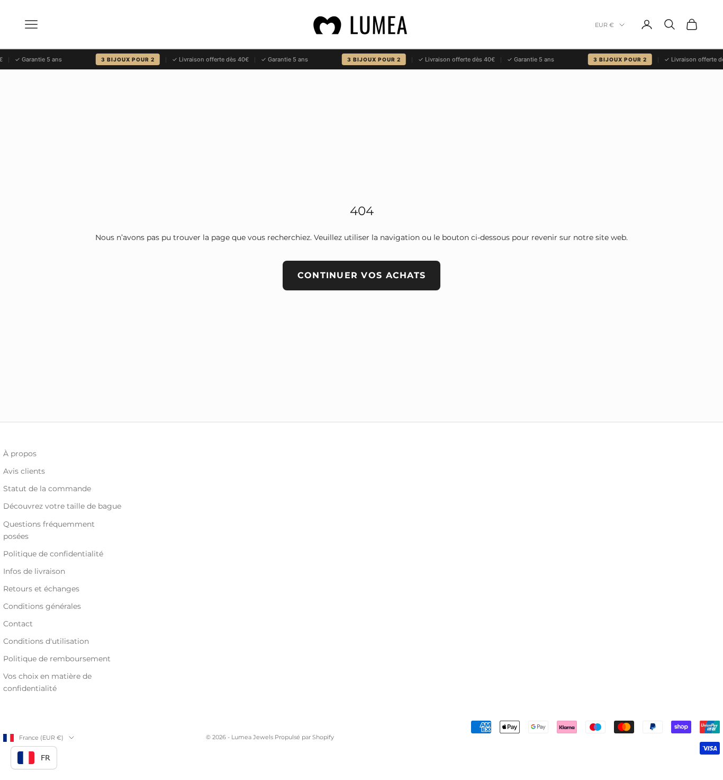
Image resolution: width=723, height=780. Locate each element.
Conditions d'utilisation (46, 641)
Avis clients (24, 471)
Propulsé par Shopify (304, 737)
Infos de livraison (34, 571)
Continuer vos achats (361, 275)
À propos (20, 453)
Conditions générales (42, 606)
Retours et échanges (41, 588)
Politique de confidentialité (53, 554)
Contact (18, 623)
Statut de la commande (47, 488)
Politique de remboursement (57, 658)
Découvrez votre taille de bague (62, 506)
